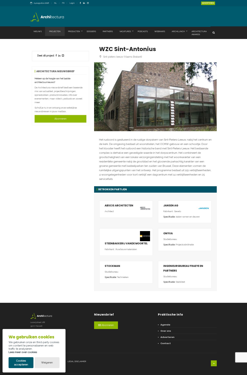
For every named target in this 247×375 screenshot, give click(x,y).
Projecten (54, 31)
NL (55, 3)
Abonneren (60, 118)
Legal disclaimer (77, 361)
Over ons (165, 331)
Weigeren (47, 362)
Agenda (165, 324)
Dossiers (91, 31)
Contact (165, 343)
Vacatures (125, 31)
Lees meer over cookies (23, 352)
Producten (74, 31)
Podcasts (143, 31)
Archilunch (178, 31)
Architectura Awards (199, 33)
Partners (108, 31)
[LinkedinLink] (85, 3)
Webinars (159, 31)
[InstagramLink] (88, 3)
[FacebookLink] (81, 3)
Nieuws (38, 31)
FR (63, 3)
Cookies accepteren (21, 362)
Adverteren (208, 3)
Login (72, 3)
